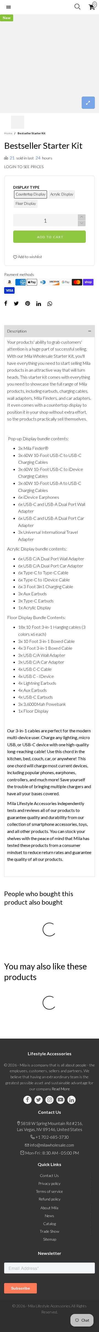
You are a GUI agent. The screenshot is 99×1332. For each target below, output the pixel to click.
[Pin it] (27, 303)
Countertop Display (30, 194)
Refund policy (49, 1199)
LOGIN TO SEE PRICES (23, 166)
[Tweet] (16, 303)
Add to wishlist (29, 256)
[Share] (5, 303)
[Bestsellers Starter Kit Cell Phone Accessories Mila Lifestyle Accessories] (49, 63)
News (49, 1215)
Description (17, 331)
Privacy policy (49, 1183)
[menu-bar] (10, 7)
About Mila (49, 1207)
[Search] (77, 7)
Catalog (49, 1223)
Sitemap (49, 1239)
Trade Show (49, 1231)
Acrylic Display (61, 194)
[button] (7, 122)
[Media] (88, 103)
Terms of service (49, 1191)
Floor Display (26, 203)
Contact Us (49, 1175)
